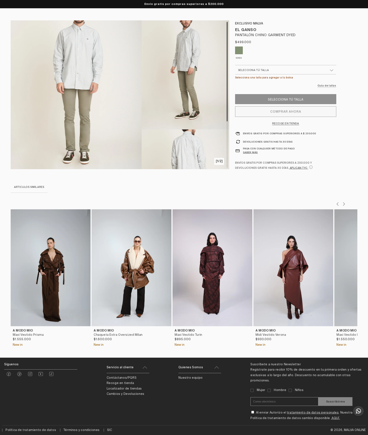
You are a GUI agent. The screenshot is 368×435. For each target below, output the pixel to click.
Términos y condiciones (81, 430)
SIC (109, 430)
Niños (299, 390)
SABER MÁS (250, 152)
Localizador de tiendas (124, 388)
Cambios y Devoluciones (125, 393)
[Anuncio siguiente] (359, 4)
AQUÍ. (335, 418)
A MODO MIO (23, 330)
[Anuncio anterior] (8, 4)
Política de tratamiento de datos (31, 430)
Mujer (261, 390)
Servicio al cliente (120, 367)
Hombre (280, 390)
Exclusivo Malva (249, 23)
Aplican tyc (298, 168)
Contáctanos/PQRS (122, 377)
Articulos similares (29, 187)
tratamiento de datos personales (313, 412)
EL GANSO (245, 29)
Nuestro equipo (190, 377)
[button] (344, 204)
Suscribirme (335, 401)
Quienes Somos (190, 367)
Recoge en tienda (285, 123)
